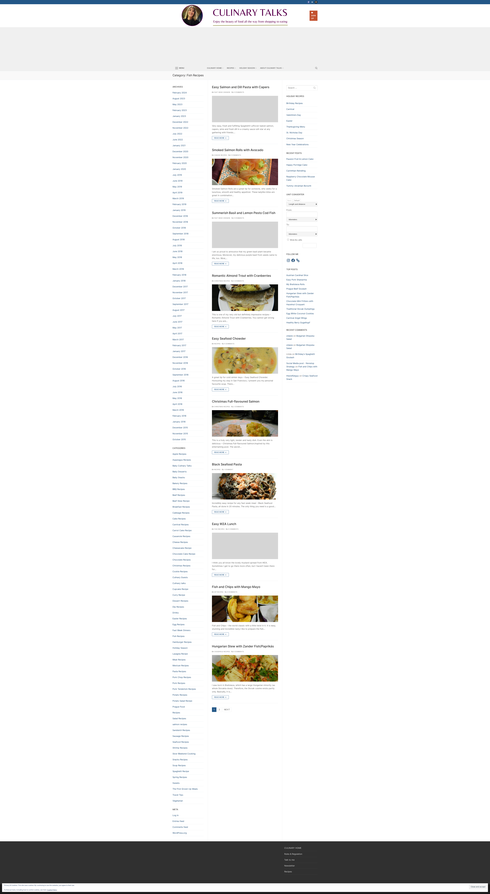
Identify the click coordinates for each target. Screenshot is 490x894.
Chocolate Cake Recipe (184, 554)
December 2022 (180, 122)
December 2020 (180, 151)
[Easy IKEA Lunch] (245, 546)
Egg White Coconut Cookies (300, 313)
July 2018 (177, 245)
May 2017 (177, 327)
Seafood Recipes (181, 742)
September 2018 (180, 233)
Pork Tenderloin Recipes (184, 689)
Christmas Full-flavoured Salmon (235, 401)
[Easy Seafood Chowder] (245, 360)
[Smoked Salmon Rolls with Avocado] (245, 172)
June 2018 (177, 251)
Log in (176, 815)
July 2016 (177, 386)
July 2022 (177, 133)
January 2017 (179, 351)
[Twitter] (312, 2)
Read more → (220, 138)
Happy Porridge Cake (296, 165)
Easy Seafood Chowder (229, 338)
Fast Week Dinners (222, 92)
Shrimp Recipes (180, 748)
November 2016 (180, 363)
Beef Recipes (179, 495)
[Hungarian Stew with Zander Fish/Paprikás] (245, 668)
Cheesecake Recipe (182, 548)
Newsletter (289, 865)
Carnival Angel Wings (296, 318)
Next (227, 709)
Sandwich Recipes (181, 730)
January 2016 (179, 421)
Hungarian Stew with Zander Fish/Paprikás (243, 646)
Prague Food (179, 706)
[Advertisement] (245, 46)
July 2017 (177, 316)
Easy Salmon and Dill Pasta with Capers (240, 87)
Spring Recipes (180, 777)
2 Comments (238, 407)
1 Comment (228, 469)
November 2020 (180, 157)
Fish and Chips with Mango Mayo (236, 587)
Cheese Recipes (220, 155)
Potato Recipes (180, 695)
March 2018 (178, 269)
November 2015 (180, 433)
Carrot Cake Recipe (182, 530)
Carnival (290, 109)
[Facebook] (308, 2)
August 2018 (179, 239)
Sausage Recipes (181, 736)
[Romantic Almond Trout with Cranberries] (245, 297)
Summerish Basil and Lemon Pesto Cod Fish (243, 213)
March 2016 (178, 410)
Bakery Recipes (180, 483)
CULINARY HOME (292, 848)
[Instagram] (316, 2)
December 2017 (180, 286)
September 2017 (180, 304)
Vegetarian (178, 800)
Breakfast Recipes (181, 506)
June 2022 (178, 139)
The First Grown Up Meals (185, 789)
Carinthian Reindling (296, 170)
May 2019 (177, 186)
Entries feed (178, 821)
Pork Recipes (179, 683)
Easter (289, 121)
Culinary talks (179, 583)
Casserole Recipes (222, 651)
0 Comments (238, 92)
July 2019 (177, 175)
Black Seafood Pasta (227, 464)
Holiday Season (180, 648)
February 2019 (179, 204)
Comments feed (180, 827)
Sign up (313, 17)
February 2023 (180, 110)
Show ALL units (296, 240)
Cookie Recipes (180, 571)
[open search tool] (316, 68)
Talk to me (289, 860)
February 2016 (179, 416)
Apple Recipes (179, 454)
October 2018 (179, 227)
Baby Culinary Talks (182, 465)
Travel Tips (178, 795)
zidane (289, 336)
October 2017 (179, 298)
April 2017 (177, 333)
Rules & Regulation (293, 854)
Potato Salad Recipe (182, 701)
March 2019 (178, 198)
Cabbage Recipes (181, 512)
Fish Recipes (219, 529)
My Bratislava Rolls (295, 284)
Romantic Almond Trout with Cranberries (241, 276)
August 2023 (179, 98)
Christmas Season (295, 138)
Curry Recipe (179, 595)
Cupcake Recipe (180, 589)
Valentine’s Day (293, 115)
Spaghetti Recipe (181, 771)
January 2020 (179, 169)
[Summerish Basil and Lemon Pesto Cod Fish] (245, 235)
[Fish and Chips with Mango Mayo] (245, 609)
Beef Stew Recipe (181, 501)
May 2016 (177, 398)
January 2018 (179, 280)
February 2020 (180, 163)
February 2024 (180, 92)
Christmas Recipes (222, 281)
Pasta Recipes (179, 671)
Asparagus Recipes (182, 460)
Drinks (176, 612)
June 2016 (177, 392)
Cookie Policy (52, 890)
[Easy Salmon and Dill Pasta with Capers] (245, 109)
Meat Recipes (179, 659)
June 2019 (177, 181)
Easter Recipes (180, 618)
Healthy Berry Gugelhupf (298, 322)
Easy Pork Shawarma (296, 279)
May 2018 (177, 257)
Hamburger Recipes (182, 642)
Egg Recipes (179, 624)
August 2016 (179, 380)
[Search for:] (301, 88)
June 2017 (177, 321)
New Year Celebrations (297, 144)
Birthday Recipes (294, 103)
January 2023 (179, 116)
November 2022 (180, 128)
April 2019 (177, 192)
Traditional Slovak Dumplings (300, 309)
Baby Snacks (179, 477)
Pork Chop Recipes (182, 677)
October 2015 (179, 439)
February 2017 (179, 345)
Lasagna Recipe (180, 653)
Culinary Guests (180, 577)
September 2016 (180, 374)
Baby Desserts (180, 471)
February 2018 (179, 275)
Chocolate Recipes (182, 559)
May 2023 (177, 104)
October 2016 (179, 369)
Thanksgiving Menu (295, 126)
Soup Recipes (179, 765)
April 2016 (177, 404)
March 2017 (178, 339)
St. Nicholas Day (294, 132)
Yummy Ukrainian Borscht (298, 185)
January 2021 (179, 145)
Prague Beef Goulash (296, 288)
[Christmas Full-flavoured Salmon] (245, 423)
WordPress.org (180, 833)
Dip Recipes (218, 592)
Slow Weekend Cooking (184, 753)
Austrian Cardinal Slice (297, 275)
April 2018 (177, 263)
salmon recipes (180, 724)
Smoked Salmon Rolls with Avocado (237, 150)
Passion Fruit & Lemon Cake (299, 159)
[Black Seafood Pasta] (245, 486)
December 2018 (180, 216)
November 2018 (180, 222)
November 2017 (180, 292)
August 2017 (179, 310)
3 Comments (231, 592)
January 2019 (179, 210)
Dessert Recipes (180, 601)
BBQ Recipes (179, 489)
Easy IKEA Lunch (224, 524)
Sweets (176, 783)
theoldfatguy (292, 375)
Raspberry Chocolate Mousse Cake (300, 178)
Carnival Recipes (181, 524)
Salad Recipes (179, 718)
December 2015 (180, 427)
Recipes (217, 344)
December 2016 (180, 357)
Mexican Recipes (181, 665)
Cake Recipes (179, 518)
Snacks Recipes (180, 759)
